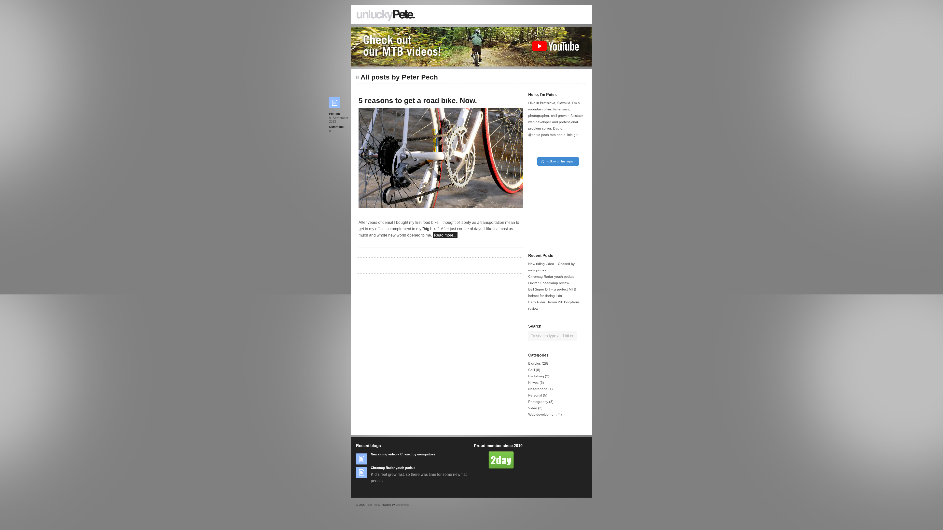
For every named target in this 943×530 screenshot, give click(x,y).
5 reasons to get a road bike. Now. (418, 100)
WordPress (402, 504)
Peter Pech (372, 504)
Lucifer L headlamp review (548, 283)
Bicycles (534, 363)
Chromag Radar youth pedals (551, 276)
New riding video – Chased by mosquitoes (403, 454)
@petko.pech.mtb (542, 135)
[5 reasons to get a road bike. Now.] (440, 160)
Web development (542, 414)
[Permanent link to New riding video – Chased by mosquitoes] (362, 460)
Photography (538, 402)
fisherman (561, 109)
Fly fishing (536, 376)
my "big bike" (427, 229)
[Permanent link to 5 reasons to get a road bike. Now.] (334, 104)
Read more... (445, 235)
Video (532, 408)
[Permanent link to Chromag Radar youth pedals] (362, 474)
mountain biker (539, 109)
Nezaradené (537, 389)
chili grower (560, 116)
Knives (533, 382)
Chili (531, 370)
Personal (535, 395)
